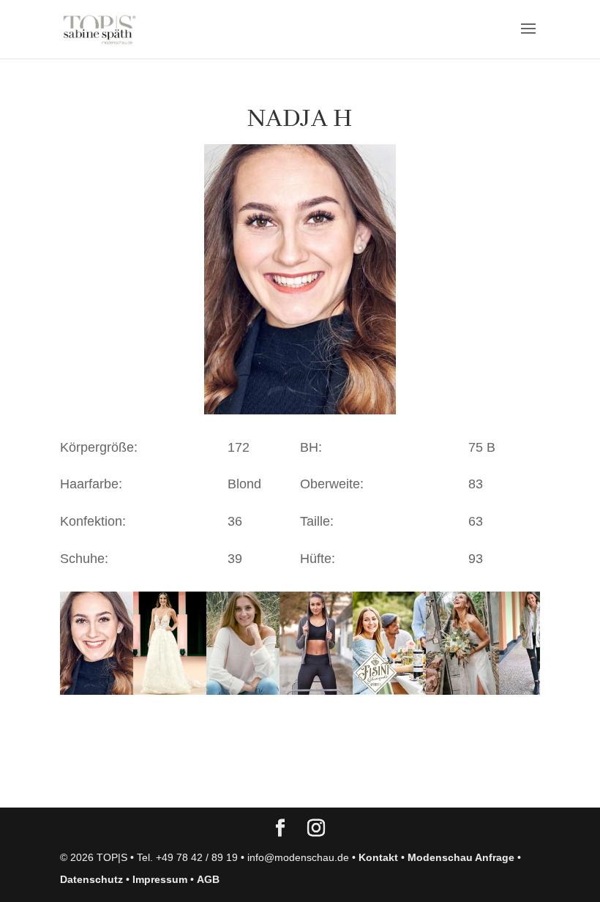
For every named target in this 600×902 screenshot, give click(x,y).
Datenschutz (91, 879)
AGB (208, 879)
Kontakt (378, 857)
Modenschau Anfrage (461, 857)
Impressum (159, 879)
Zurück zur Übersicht (143, 782)
